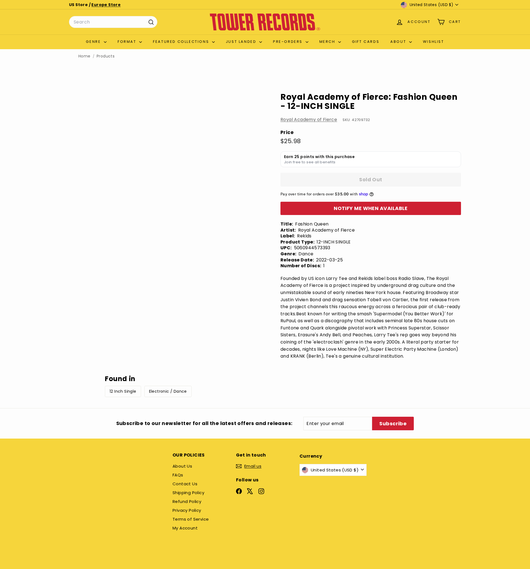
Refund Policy (187, 501)
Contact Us (185, 484)
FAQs (178, 475)
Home (84, 56)
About (399, 41)
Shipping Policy (188, 492)
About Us (182, 466)
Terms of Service (191, 519)
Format (128, 41)
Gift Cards (365, 41)
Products (106, 56)
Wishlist (433, 41)
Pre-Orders (288, 41)
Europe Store (106, 4)
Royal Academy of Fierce (308, 119)
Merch (328, 41)
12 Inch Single (123, 391)
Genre (94, 41)
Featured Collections (182, 41)
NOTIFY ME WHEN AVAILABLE (371, 208)
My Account (185, 528)
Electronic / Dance (168, 391)
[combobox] (113, 22)
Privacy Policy (187, 510)
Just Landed (242, 41)
